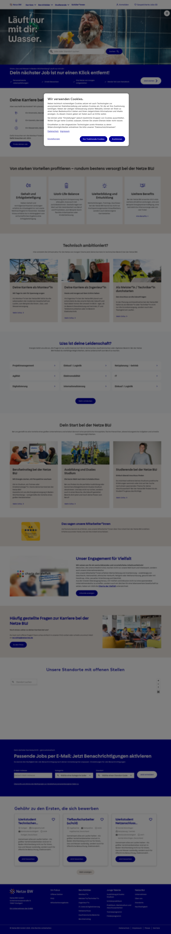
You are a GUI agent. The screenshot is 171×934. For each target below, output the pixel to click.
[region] (86, 119)
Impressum (65, 131)
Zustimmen (117, 139)
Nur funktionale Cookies (93, 139)
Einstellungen (54, 139)
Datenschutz (53, 131)
